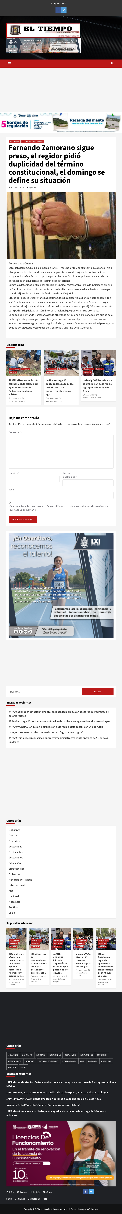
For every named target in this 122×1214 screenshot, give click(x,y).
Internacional (17, 885)
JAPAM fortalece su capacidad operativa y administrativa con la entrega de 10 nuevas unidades (58, 739)
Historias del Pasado (20, 879)
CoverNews (77, 1209)
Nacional (13, 372)
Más (11, 890)
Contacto (14, 835)
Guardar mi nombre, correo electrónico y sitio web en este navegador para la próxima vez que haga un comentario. (58, 508)
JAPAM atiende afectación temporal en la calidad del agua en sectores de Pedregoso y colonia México (23, 387)
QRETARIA (33, 187)
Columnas (14, 829)
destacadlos (38, 141)
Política (13, 907)
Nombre (14, 472)
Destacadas (14, 141)
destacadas (26, 141)
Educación (15, 863)
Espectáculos (16, 868)
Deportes (14, 841)
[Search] (112, 63)
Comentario (16, 432)
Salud (12, 912)
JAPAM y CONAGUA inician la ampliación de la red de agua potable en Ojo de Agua (97, 385)
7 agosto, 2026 (89, 395)
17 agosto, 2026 (16, 398)
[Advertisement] (61, 90)
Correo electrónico (69, 474)
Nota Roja (14, 901)
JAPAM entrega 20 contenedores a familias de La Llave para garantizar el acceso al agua (59, 387)
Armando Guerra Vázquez (17, 401)
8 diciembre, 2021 (18, 187)
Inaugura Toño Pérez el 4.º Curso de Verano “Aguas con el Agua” (46, 732)
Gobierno (25, 369)
